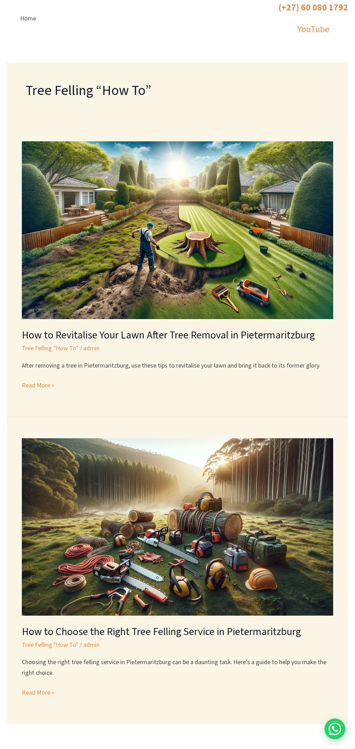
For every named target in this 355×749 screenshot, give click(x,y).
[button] (334, 729)
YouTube (313, 29)
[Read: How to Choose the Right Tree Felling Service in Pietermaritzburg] (177, 526)
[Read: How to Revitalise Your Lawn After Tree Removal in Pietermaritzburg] (177, 230)
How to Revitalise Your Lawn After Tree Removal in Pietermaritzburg (168, 335)
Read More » (38, 385)
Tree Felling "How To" (50, 348)
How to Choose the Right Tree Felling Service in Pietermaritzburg (161, 631)
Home (28, 18)
